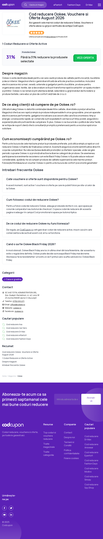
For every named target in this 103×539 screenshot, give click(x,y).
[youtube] (4, 515)
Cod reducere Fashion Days (18, 339)
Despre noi (69, 437)
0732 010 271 (18, 301)
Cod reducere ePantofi (16, 335)
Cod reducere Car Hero (16, 328)
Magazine (12, 376)
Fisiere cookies (71, 458)
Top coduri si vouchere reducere (49, 435)
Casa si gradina (13, 279)
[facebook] (4, 508)
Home (4, 376)
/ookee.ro (19, 311)
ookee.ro (17, 308)
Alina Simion (51, 37)
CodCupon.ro (26, 229)
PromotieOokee (28, 52)
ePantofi (58, 4)
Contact (68, 432)
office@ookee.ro (17, 304)
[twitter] (11, 508)
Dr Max (89, 4)
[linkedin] (11, 515)
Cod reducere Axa (14, 324)
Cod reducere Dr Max (15, 331)
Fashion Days (73, 4)
